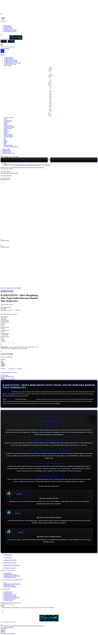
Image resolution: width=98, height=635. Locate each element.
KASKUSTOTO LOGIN (10, 31)
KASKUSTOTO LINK (9, 568)
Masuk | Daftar (7, 25)
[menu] (49, 102)
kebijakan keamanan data (34, 607)
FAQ (5, 582)
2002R (5, 141)
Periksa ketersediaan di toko (7, 376)
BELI (2, 362)
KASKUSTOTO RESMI (10, 586)
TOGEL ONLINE (8, 600)
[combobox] (8, 47)
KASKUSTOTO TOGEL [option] (5, 328)
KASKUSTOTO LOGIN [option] (5, 331)
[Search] (2, 51)
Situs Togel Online (31, 399)
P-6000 (5, 123)
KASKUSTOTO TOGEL (10, 30)
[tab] (49, 54)
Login (3, 41)
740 (5, 139)
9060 (5, 143)
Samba (5, 130)
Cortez (5, 119)
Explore (2, 54)
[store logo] (15, 39)
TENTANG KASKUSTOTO (8, 379)
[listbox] (19, 332)
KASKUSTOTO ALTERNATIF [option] (5, 334)
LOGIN (73, 159)
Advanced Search (5, 48)
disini (13, 348)
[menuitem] (9, 57)
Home (5, 163)
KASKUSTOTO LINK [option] (5, 337)
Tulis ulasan (18, 310)
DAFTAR (24, 159)
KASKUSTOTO (8, 27)
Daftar (11, 41)
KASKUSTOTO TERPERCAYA (12, 584)
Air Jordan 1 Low (8, 120)
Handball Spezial (8, 128)
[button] (4, 242)
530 (5, 138)
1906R (5, 142)
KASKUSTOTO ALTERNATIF (12, 565)
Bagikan (3, 378)
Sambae (6, 132)
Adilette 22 (6, 131)
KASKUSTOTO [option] (5, 322)
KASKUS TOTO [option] (3, 324)
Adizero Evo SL (8, 134)
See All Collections (8, 125)
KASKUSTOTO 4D (9, 585)
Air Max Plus (7, 121)
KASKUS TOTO (8, 28)
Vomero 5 (6, 124)
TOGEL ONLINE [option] (3, 340)
